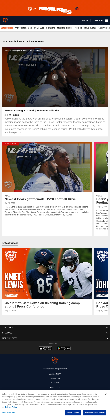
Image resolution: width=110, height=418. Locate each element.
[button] (46, 77)
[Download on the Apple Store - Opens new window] (45, 348)
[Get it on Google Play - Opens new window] (64, 349)
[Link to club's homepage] (5, 19)
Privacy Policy (55, 387)
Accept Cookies (73, 412)
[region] (55, 404)
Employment (55, 383)
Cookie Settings (8, 412)
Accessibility (55, 374)
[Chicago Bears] (55, 361)
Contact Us (55, 378)
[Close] (106, 394)
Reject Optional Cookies (95, 412)
